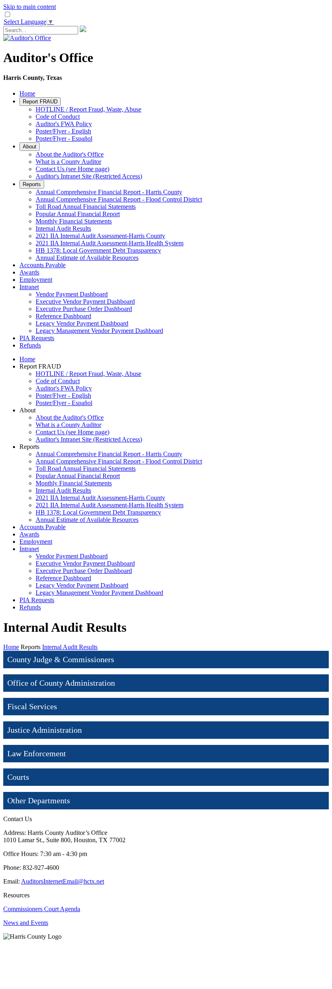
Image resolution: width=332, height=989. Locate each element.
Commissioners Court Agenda (41, 908)
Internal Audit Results (63, 228)
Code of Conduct (58, 116)
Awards (29, 272)
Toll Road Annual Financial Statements (86, 206)
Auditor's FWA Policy (64, 123)
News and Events (25, 922)
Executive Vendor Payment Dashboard (85, 301)
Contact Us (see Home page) (72, 168)
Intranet (29, 286)
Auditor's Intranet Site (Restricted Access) (89, 176)
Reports (32, 184)
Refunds (30, 345)
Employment (35, 279)
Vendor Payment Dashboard (72, 294)
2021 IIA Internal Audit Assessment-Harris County (100, 235)
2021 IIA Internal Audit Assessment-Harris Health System (109, 243)
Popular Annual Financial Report (78, 213)
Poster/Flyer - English (63, 131)
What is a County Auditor (68, 161)
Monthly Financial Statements (74, 221)
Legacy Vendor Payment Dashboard (82, 323)
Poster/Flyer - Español (64, 138)
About (29, 147)
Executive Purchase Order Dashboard (84, 308)
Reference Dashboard (63, 316)
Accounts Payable (42, 265)
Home (27, 93)
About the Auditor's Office (70, 154)
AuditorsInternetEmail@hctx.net (62, 881)
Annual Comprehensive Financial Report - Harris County (109, 192)
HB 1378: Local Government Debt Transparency (98, 250)
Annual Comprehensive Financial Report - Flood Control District (119, 199)
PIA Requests (36, 338)
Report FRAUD (40, 102)
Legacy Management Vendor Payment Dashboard (99, 330)
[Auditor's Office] (27, 37)
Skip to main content (29, 6)
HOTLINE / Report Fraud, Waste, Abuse (88, 109)
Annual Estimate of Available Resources (87, 257)
